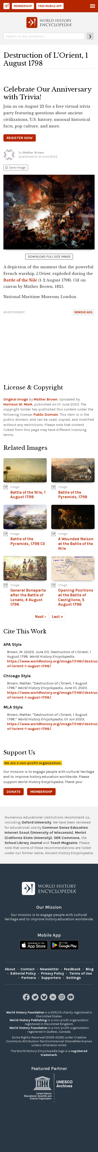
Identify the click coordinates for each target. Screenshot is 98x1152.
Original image (15, 399)
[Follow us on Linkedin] (53, 999)
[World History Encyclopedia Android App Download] (64, 945)
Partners (28, 977)
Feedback (72, 969)
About (10, 969)
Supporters (51, 977)
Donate (14, 791)
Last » (57, 616)
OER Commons (67, 838)
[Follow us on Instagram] (62, 999)
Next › (40, 616)
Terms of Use (80, 973)
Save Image (15, 167)
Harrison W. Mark (17, 404)
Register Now (20, 138)
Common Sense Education (65, 827)
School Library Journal (23, 843)
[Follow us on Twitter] (36, 999)
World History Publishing (28, 1020)
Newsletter (49, 969)
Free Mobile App (50, 6)
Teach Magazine (63, 843)
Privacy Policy (52, 973)
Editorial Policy (23, 973)
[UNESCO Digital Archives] (49, 1087)
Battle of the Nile (20, 280)
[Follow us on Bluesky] (45, 999)
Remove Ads (83, 312)
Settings (73, 977)
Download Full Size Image (49, 257)
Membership (23, 6)
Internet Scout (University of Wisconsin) (39, 832)
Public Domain (46, 414)
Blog (89, 969)
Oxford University (36, 822)
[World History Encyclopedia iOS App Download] (33, 945)
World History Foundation (25, 1012)
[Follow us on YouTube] (71, 999)
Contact (28, 969)
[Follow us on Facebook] (27, 999)
